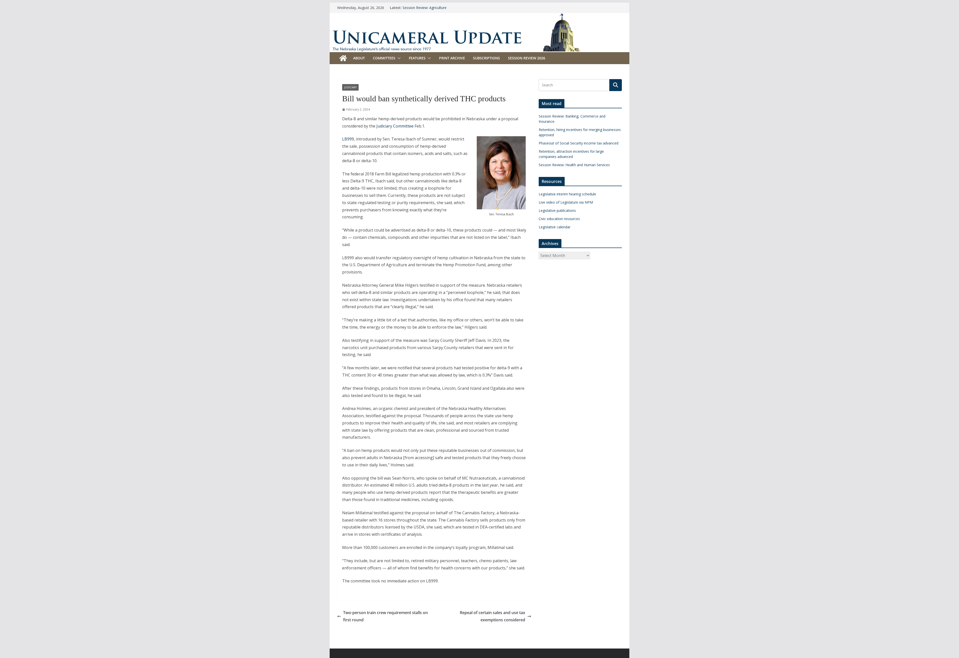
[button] (398, 58)
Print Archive (452, 58)
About (359, 58)
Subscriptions (486, 58)
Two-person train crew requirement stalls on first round (385, 616)
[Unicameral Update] (479, 16)
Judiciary (350, 87)
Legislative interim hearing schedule (567, 194)
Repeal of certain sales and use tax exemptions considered (492, 616)
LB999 (348, 139)
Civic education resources (559, 218)
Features (417, 58)
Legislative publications (557, 210)
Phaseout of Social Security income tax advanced (578, 143)
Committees (384, 58)
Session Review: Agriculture (425, 7)
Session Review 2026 (526, 58)
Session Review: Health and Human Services (574, 164)
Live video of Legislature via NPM (566, 202)
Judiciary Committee (395, 126)
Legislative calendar (554, 227)
